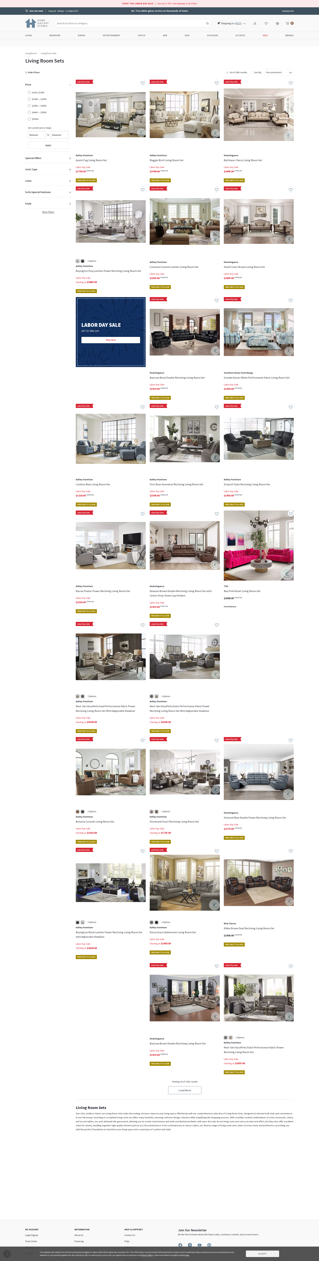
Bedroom (55, 35)
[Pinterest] (209, 1245)
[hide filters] (33, 72)
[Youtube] (199, 1245)
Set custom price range (39, 127)
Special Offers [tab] (33, 158)
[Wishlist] (266, 23)
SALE (265, 35)
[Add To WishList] (143, 83)
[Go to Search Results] (207, 23)
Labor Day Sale (83, 167)
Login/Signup (31, 1235)
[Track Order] (277, 23)
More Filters (48, 211)
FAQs (127, 1241)
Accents (240, 35)
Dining (81, 35)
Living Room (31, 53)
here (187, 1255)
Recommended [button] (274, 72)
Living (28, 35)
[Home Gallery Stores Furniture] (37, 22)
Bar (165, 35)
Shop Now (111, 340)
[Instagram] (190, 1245)
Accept (262, 1253)
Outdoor (212, 35)
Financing (79, 1241)
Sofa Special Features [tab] (38, 192)
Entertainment (111, 35)
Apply (48, 145)
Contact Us (288, 10)
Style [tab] (28, 203)
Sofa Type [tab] (31, 169)
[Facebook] (180, 1245)
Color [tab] (28, 180)
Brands (289, 35)
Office (141, 35)
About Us (78, 1235)
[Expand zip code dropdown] (244, 23)
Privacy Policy (147, 1255)
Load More (185, 1090)
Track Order (31, 1241)
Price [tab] (28, 84)
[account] (255, 23)
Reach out (86, 1012)
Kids (187, 35)
